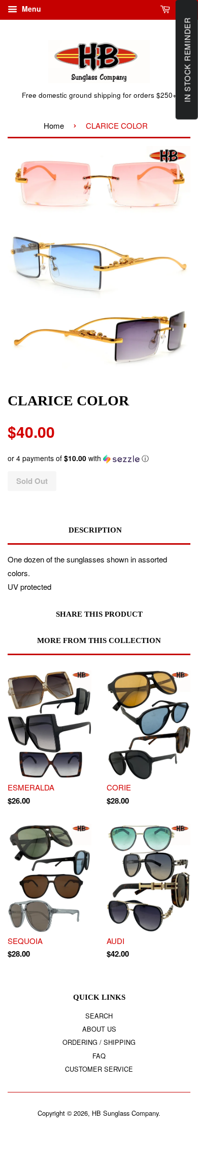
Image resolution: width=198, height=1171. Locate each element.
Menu (30, 9)
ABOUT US (99, 1029)
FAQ (99, 1056)
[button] (99, 458)
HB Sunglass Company (125, 1113)
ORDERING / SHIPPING (99, 1042)
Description (95, 530)
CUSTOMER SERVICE (99, 1069)
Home (54, 125)
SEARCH (99, 1016)
